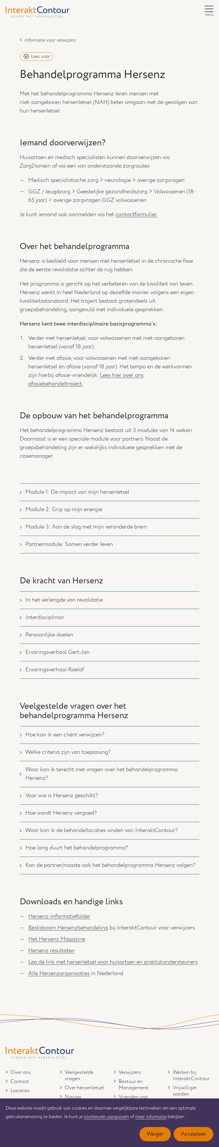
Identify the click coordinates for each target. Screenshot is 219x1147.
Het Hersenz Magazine (56, 939)
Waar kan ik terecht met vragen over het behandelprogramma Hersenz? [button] (101, 774)
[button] (209, 9)
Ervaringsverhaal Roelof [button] (54, 670)
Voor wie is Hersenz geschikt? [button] (61, 796)
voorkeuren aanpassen (106, 1117)
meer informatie (151, 1117)
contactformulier (136, 214)
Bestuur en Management (134, 1084)
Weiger (155, 1134)
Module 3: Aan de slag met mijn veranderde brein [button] (86, 527)
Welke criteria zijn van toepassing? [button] (68, 752)
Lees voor (40, 56)
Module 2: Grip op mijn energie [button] (63, 509)
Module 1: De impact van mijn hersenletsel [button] (77, 492)
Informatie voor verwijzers (50, 40)
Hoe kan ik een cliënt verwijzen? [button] (64, 735)
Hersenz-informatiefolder (59, 916)
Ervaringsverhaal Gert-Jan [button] (57, 652)
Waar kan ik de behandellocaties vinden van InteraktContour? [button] (101, 830)
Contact (20, 1081)
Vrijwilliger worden (185, 1091)
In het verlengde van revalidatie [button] (64, 600)
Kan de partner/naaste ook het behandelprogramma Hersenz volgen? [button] (110, 865)
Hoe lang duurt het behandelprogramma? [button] (76, 848)
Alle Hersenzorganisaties (59, 973)
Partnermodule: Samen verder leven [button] (69, 544)
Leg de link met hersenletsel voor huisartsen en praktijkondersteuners (113, 962)
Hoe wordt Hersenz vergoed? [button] (61, 813)
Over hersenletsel (84, 1088)
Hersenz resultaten (51, 951)
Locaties (20, 1091)
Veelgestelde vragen (79, 1075)
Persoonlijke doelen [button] (49, 635)
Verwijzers (130, 1072)
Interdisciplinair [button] (44, 617)
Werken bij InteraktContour (191, 1075)
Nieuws (73, 1097)
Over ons (21, 1072)
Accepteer (193, 1134)
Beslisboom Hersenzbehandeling (68, 928)
